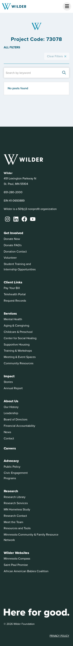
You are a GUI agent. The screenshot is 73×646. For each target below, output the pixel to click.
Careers (10, 448)
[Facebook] (24, 219)
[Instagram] (7, 219)
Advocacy (11, 460)
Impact (9, 376)
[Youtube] (32, 219)
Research (11, 491)
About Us (11, 401)
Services (10, 313)
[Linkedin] (16, 219)
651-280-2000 (13, 192)
